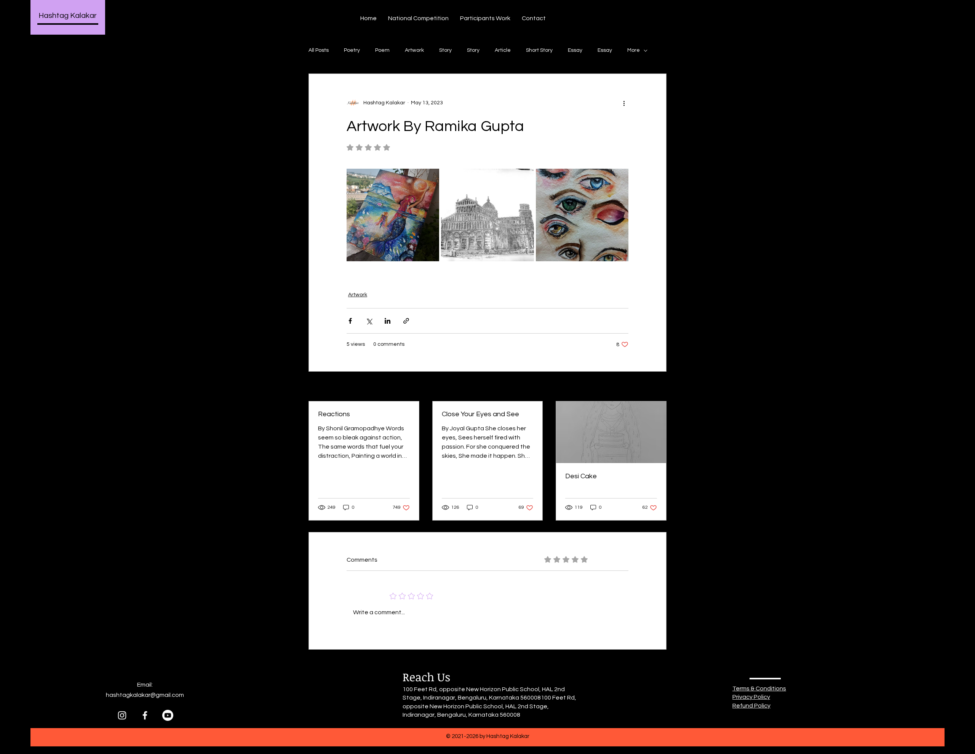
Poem (382, 50)
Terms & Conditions (759, 688)
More (633, 50)
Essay (575, 50)
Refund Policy (751, 706)
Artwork (414, 50)
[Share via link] (406, 320)
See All (658, 387)
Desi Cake (581, 476)
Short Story (539, 50)
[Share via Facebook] (350, 320)
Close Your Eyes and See (480, 414)
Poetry (352, 50)
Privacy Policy (751, 697)
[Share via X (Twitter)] (368, 320)
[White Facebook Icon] (144, 715)
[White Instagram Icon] (122, 715)
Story (445, 50)
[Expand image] (393, 215)
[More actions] (623, 102)
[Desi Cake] (611, 432)
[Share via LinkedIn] (387, 320)
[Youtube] (167, 715)
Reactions (334, 414)
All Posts (318, 50)
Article (503, 50)
